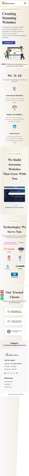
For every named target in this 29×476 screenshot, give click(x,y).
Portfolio (7, 384)
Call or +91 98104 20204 (13, 363)
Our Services (8, 381)
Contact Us (8, 387)
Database (22, 242)
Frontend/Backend (10, 242)
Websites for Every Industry (14, 207)
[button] (12, 205)
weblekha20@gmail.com (14, 345)
